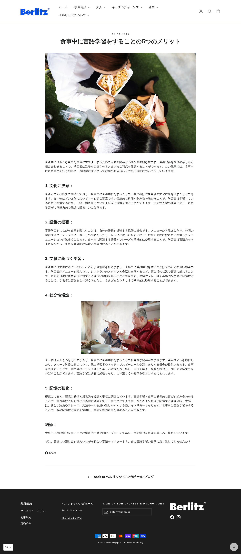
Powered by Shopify (133, 542)
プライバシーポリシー (33, 511)
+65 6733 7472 (71, 517)
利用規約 (25, 517)
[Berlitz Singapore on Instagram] (179, 517)
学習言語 (80, 7)
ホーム (63, 7)
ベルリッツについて (73, 15)
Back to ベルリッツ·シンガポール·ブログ (123, 476)
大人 (99, 7)
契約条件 (25, 523)
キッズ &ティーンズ (126, 7)
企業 (152, 7)
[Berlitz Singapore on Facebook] (172, 517)
